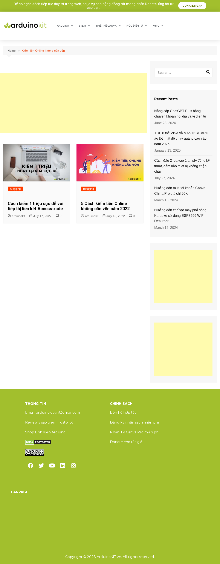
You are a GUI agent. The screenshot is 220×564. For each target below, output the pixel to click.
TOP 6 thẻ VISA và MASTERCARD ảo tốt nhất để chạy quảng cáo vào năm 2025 (181, 138)
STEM (82, 25)
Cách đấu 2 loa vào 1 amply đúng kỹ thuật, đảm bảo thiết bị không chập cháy (182, 166)
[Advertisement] (73, 103)
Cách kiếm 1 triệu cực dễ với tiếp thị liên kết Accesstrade (35, 206)
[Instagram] (73, 465)
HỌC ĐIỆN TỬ (135, 25)
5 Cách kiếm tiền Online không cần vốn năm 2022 (105, 206)
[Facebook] (30, 465)
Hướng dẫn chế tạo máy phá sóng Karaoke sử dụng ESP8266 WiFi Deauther (180, 215)
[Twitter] (41, 465)
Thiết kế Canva (106, 25)
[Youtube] (52, 465)
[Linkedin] (62, 465)
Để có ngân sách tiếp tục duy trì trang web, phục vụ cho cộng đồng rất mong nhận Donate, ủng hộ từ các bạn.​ (94, 6)
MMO (156, 25)
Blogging (15, 188)
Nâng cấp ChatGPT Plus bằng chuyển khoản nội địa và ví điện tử (180, 113)
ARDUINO (63, 25)
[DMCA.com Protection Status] (38, 442)
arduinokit (18, 216)
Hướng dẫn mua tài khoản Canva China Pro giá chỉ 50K (179, 190)
